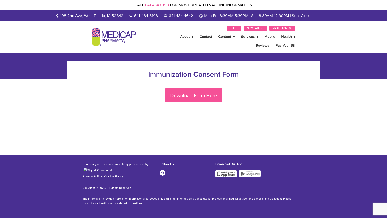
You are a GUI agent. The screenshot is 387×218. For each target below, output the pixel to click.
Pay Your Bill (285, 45)
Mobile (269, 36)
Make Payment (282, 28)
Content (226, 36)
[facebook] (162, 173)
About (187, 36)
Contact (206, 36)
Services (249, 36)
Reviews (262, 45)
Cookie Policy (114, 176)
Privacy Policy (92, 176)
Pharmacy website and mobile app (107, 164)
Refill (234, 28)
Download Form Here (193, 95)
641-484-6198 (157, 4)
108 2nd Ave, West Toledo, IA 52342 (91, 15)
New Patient (255, 28)
